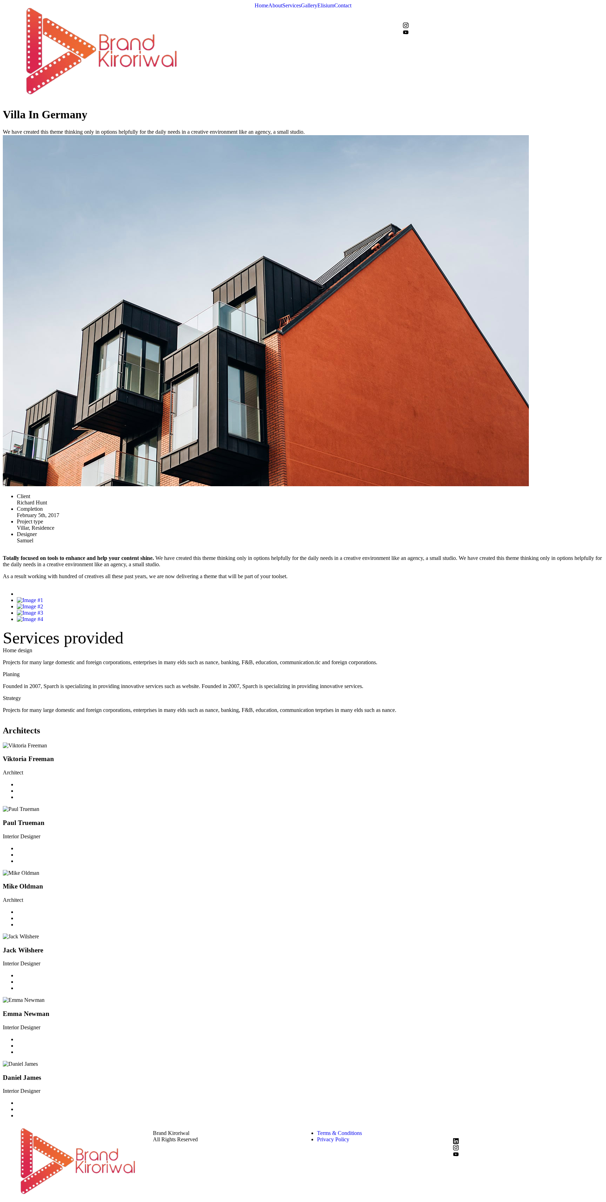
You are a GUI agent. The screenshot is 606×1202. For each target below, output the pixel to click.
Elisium (325, 5)
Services (291, 5)
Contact (342, 5)
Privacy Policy (333, 1139)
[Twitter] (503, 12)
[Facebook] (503, 6)
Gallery (309, 5)
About (275, 5)
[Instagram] (503, 25)
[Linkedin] (19, 797)
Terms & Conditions (339, 1133)
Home (261, 5)
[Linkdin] (528, 1140)
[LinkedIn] (503, 18)
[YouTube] (503, 31)
